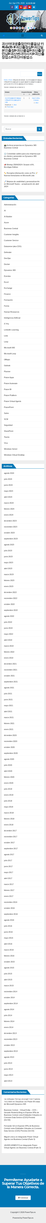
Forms (6, 306)
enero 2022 (8, 658)
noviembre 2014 (10, 992)
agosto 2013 (9, 1057)
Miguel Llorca (9, 1137)
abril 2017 (8, 878)
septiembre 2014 (11, 1003)
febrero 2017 (9, 890)
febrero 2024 (9, 509)
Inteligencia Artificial (12, 318)
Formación (8, 300)
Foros (10, 80)
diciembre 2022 (10, 592)
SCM (6, 419)
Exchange (8, 288)
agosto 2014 (9, 1009)
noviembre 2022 (10, 598)
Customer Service (11, 240)
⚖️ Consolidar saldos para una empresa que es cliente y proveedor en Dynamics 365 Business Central (22, 156)
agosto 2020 (9, 759)
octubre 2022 (9, 604)
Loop (6, 342)
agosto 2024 (9, 473)
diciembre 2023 (10, 521)
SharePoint (8, 431)
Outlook (7, 366)
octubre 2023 (9, 533)
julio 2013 (8, 1063)
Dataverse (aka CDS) (12, 246)
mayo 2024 (8, 491)
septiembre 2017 (11, 849)
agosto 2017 (9, 854)
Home (6, 80)
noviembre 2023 (10, 527)
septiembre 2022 (11, 610)
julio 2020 (8, 765)
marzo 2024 (9, 503)
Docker (7, 264)
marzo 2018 (9, 813)
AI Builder (8, 217)
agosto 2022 (9, 616)
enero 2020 (8, 783)
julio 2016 (8, 926)
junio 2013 (8, 1069)
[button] (41, 35)
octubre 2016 (9, 908)
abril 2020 (8, 771)
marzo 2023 (9, 574)
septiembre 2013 (11, 1051)
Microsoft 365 (9, 348)
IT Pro (6, 324)
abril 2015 (8, 980)
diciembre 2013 (10, 1033)
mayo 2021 (8, 706)
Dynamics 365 (10, 270)
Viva (6, 443)
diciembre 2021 (10, 664)
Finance (7, 294)
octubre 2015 (9, 962)
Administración (10, 205)
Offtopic (7, 360)
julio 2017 (8, 860)
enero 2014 (8, 1027)
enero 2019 (8, 795)
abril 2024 (8, 497)
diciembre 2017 (10, 831)
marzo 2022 (9, 646)
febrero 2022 (9, 652)
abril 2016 (8, 944)
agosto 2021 (9, 688)
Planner (7, 371)
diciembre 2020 (10, 735)
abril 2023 (8, 568)
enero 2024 (8, 515)
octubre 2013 (9, 1045)
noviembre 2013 (10, 1039)
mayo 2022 (8, 634)
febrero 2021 (9, 723)
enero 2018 (8, 825)
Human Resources (11, 312)
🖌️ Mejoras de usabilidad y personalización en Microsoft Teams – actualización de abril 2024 (22, 184)
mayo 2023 (8, 562)
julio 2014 (8, 1015)
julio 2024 (8, 479)
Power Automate (10, 383)
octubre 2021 (9, 676)
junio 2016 (8, 932)
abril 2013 (8, 1081)
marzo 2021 (9, 717)
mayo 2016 (8, 938)
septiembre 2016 (11, 914)
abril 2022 (8, 640)
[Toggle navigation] (22, 35)
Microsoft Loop (10, 354)
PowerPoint (9, 407)
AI (5, 211)
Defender (8, 252)
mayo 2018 (8, 807)
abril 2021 (8, 711)
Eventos (7, 276)
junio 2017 (8, 866)
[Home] (4, 36)
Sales (6, 413)
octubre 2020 (9, 747)
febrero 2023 (9, 580)
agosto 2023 (9, 545)
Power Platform (10, 395)
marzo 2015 (9, 986)
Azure (6, 223)
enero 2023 (8, 586)
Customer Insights (11, 234)
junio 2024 (8, 485)
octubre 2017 (9, 843)
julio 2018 (8, 801)
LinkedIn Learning (11, 330)
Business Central (11, 228)
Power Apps (10, 106)
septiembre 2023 (11, 539)
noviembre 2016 (10, 902)
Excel (6, 282)
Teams (6, 437)
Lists (6, 336)
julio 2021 (8, 694)
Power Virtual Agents (12, 401)
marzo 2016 (9, 950)
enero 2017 (8, 896)
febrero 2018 (9, 819)
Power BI (8, 389)
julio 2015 (8, 974)
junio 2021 (8, 700)
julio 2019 (8, 789)
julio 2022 (8, 622)
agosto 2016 (9, 920)
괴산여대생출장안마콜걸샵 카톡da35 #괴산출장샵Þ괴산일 (13, 100)
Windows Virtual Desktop (14, 455)
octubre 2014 (9, 997)
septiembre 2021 (11, 682)
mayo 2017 (8, 872)
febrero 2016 (9, 956)
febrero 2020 (9, 777)
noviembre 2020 (10, 741)
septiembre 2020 (11, 753)
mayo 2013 (8, 1075)
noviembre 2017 (10, 837)
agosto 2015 (9, 968)
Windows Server (10, 449)
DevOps (7, 258)
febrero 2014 (9, 1021)
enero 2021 (8, 729)
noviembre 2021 (10, 670)
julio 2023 (8, 551)
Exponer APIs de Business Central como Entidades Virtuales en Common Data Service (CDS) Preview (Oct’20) (23, 1128)
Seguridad (8, 425)
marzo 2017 (9, 884)
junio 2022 (8, 628)
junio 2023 (8, 557)
